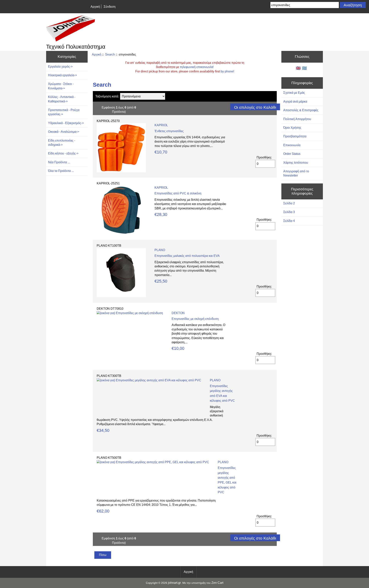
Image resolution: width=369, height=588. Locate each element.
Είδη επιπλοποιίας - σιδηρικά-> (61, 142)
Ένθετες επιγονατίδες (169, 131)
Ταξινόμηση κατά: (107, 96)
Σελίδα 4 (289, 220)
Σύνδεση (110, 6)
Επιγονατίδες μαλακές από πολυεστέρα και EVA (187, 255)
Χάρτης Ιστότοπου (295, 162)
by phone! (227, 71)
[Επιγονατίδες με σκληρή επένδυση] (130, 313)
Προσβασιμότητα (294, 136)
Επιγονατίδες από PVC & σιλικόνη (178, 193)
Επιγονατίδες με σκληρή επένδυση (195, 318)
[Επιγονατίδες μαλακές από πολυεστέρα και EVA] (121, 296)
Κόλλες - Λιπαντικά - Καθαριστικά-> (61, 99)
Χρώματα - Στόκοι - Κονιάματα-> (61, 86)
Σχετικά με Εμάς (294, 92)
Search (110, 54)
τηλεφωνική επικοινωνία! (197, 67)
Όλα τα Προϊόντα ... (61, 171)
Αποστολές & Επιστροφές (300, 110)
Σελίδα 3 (289, 212)
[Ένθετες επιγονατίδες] (121, 171)
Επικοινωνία (291, 145)
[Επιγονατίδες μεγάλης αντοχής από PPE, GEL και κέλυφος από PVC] (153, 462)
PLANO (160, 250)
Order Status (291, 153)
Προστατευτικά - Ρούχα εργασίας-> (63, 112)
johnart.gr (174, 582)
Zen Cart (217, 582)
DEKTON (178, 313)
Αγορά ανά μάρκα (295, 101)
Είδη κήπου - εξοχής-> (63, 153)
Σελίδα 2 (289, 203)
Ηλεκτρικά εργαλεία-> (62, 75)
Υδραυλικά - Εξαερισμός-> (66, 123)
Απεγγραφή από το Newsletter (296, 173)
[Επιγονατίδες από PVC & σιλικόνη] (121, 233)
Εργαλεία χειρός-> (60, 66)
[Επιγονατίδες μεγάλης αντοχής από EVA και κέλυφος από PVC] (149, 380)
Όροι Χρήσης (292, 127)
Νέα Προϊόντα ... (59, 162)
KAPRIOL (161, 125)
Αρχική (95, 6)
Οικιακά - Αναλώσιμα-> (63, 131)
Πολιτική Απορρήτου (297, 119)
